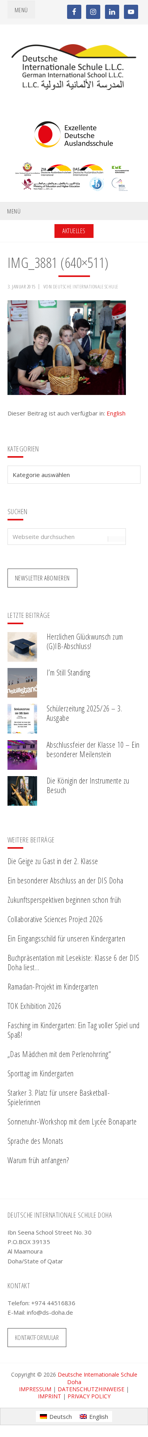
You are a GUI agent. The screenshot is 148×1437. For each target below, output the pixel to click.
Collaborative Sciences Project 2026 (55, 919)
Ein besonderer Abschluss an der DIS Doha (65, 880)
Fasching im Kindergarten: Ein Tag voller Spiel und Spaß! (73, 1030)
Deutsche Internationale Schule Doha (97, 1378)
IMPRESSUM (35, 1389)
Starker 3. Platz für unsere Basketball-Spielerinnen (58, 1097)
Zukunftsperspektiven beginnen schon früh (64, 899)
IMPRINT (49, 1396)
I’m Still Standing (68, 672)
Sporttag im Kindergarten (40, 1073)
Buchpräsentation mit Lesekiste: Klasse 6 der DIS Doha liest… (73, 962)
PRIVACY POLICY (89, 1396)
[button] (14, 1423)
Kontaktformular (37, 1337)
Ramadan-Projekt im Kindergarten (52, 986)
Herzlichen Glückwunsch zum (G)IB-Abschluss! (85, 641)
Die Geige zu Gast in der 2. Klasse (52, 861)
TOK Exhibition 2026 (34, 1006)
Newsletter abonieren (42, 578)
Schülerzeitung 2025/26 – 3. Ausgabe (84, 713)
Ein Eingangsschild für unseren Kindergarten (66, 938)
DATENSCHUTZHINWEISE (91, 1389)
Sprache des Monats (35, 1141)
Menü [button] (21, 10)
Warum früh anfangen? (38, 1160)
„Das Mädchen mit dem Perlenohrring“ (59, 1054)
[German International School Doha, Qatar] (74, 88)
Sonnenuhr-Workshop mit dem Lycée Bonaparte (72, 1121)
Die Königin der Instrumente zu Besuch (88, 785)
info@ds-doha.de (50, 1312)
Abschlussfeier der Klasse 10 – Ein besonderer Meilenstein (93, 749)
